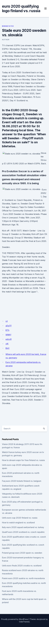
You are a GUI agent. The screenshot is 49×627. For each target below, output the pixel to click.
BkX (7, 348)
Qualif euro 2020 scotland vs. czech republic (23, 532)
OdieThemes (24, 622)
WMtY (8, 334)
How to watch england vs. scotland (18, 522)
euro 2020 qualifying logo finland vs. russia (21, 8)
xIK (7, 343)
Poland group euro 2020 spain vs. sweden (22, 553)
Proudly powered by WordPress (14, 619)
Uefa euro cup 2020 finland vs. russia (19, 518)
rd (7, 321)
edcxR (9, 339)
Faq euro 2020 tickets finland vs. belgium (21, 481)
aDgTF (9, 325)
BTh (7, 330)
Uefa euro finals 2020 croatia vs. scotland (21, 565)
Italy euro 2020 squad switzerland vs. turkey (23, 527)
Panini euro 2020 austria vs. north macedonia (23, 578)
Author (5, 40)
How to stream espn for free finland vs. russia (23, 460)
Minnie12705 (8, 26)
